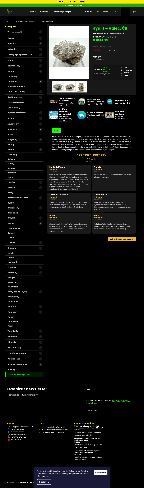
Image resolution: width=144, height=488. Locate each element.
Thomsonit (13, 321)
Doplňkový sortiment (18, 364)
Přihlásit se (93, 411)
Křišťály (11, 242)
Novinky (11, 369)
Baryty (11, 149)
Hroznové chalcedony (18, 198)
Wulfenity (12, 336)
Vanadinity (13, 331)
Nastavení (44, 482)
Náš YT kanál (16, 440)
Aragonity (12, 139)
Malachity (12, 273)
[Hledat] (116, 11)
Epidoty (11, 177)
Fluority (11, 182)
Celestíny (12, 159)
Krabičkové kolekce (17, 353)
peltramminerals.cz (18, 434)
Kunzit (11, 253)
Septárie (12, 306)
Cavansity (12, 154)
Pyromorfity (13, 297)
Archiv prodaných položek (19, 374)
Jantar (11, 71)
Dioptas (11, 168)
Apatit (10, 134)
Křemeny (12, 248)
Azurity (11, 144)
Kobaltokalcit (14, 228)
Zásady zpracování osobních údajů (55, 430)
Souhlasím (100, 472)
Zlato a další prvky (16, 91)
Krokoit (11, 237)
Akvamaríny (13, 124)
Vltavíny (12, 43)
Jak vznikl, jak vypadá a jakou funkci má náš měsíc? (87, 452)
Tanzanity (12, 76)
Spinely (11, 317)
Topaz (10, 326)
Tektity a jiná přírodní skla (20, 55)
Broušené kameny (16, 86)
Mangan (11, 278)
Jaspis (11, 223)
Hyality (11, 203)
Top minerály (14, 108)
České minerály (15, 97)
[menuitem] (33, 11)
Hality (10, 193)
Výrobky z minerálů (17, 113)
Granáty (11, 188)
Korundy (12, 233)
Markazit (12, 282)
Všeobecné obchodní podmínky (53, 427)
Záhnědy (12, 342)
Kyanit (11, 257)
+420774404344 (17, 429)
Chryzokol (12, 218)
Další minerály (14, 348)
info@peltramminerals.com (22, 426)
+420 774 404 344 (18, 437)
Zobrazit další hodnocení (121, 239)
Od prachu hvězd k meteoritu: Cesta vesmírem (87, 439)
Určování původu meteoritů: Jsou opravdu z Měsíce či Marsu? (88, 427)
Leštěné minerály (16, 102)
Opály (10, 60)
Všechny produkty (15, 32)
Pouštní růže (13, 287)
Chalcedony (13, 208)
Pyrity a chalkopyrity (17, 292)
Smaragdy (13, 312)
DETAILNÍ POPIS (102, 40)
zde (47, 476)
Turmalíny (13, 81)
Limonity (12, 267)
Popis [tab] (56, 130)
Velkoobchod (14, 359)
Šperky (11, 38)
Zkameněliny (14, 66)
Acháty (11, 118)
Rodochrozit (13, 301)
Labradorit (13, 262)
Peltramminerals (17, 432)
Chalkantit (13, 213)
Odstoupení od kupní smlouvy (53, 432)
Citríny (11, 163)
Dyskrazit (12, 172)
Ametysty (12, 129)
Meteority (12, 49)
